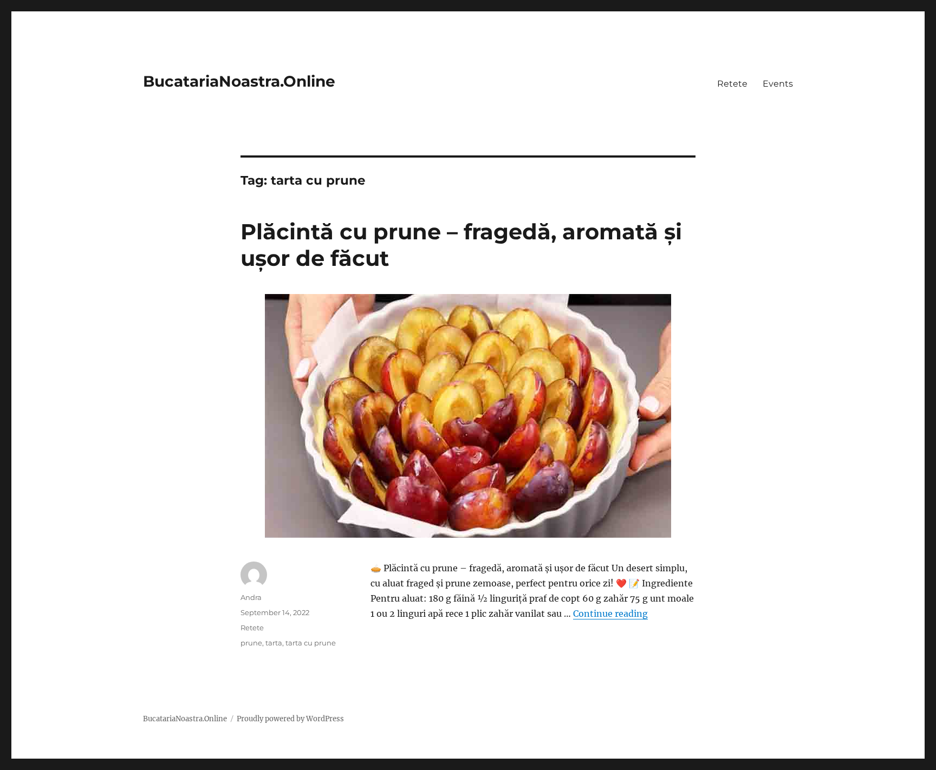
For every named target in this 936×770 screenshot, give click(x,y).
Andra (251, 597)
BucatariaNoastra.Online (239, 81)
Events (778, 84)
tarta (273, 642)
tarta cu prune (310, 642)
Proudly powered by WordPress (290, 718)
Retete (732, 84)
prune (251, 642)
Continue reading (610, 613)
